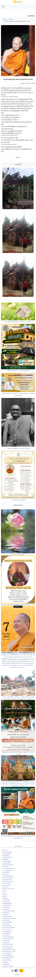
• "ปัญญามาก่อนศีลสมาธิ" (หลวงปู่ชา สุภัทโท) (18, 448)
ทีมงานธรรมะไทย (7, 852)
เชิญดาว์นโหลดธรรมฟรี (18, 554)
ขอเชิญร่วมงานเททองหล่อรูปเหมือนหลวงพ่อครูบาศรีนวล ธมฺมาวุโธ (18, 605)
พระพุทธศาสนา (7, 905)
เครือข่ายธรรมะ (7, 861)
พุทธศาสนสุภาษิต (7, 948)
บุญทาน (5, 894)
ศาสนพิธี (5, 962)
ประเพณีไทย (6, 872)
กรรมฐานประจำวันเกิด (9, 927)
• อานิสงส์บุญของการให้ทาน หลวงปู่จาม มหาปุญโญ (18, 322)
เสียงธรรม (6, 914)
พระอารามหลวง (7, 961)
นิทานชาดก (6, 942)
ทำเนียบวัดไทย (7, 959)
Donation (6, 866)
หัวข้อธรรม (6, 909)
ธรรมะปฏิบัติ (6, 920)
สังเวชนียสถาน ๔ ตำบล (9, 951)
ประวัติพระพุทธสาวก (8, 938)
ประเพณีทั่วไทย (7, 933)
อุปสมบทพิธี (6, 964)
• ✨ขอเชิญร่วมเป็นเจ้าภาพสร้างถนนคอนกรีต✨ (18, 370)
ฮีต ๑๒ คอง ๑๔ (7, 929)
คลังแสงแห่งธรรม (7, 922)
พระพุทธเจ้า (6, 935)
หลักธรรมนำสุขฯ (7, 926)
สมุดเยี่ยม (5, 859)
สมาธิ (4, 896)
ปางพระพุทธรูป (7, 953)
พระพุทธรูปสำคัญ (7, 955)
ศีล (4, 892)
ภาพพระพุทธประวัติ (8, 937)
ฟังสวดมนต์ (6, 902)
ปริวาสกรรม (6, 900)
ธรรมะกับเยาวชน (7, 879)
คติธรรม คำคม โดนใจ (9, 889)
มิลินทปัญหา (6, 913)
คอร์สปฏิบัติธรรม (7, 903)
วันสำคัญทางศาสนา (8, 966)
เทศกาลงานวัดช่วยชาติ (9, 868)
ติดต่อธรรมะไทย (7, 857)
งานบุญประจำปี (7, 931)
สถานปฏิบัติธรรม (7, 876)
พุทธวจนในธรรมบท (8, 944)
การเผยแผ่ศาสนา (7, 870)
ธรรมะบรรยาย (7, 883)
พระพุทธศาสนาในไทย (8, 957)
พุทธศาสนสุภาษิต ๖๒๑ (9, 950)
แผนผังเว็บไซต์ (7, 854)
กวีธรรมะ (5, 887)
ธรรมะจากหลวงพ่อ (8, 878)
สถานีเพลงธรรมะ (7, 916)
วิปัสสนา (5, 898)
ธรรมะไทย (17, 974)
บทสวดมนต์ (6, 924)
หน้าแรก (4, 19)
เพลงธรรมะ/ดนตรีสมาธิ (9, 918)
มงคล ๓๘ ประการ (8, 946)
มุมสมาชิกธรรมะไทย (8, 865)
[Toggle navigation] (3, 6)
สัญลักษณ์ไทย (7, 863)
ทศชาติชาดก (6, 940)
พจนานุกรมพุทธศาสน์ (8, 911)
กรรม (4, 890)
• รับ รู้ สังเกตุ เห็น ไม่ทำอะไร (18, 500)
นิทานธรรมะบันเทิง (8, 881)
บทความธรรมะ (7, 885)
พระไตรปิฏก (6, 907)
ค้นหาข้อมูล (6, 855)
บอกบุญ (10, 19)
